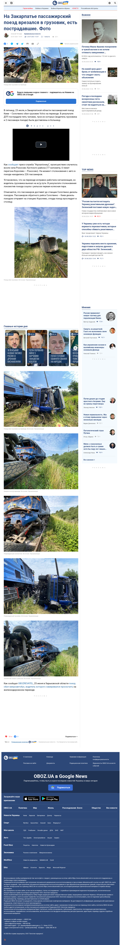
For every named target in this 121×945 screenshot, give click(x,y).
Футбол (25, 823)
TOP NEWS (87, 169)
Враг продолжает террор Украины (95, 233)
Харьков (32, 815)
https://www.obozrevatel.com (82, 878)
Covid (52, 860)
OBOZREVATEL (25, 683)
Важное (86, 14)
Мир (35, 808)
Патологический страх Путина (94, 431)
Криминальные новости (32, 34)
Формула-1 (57, 823)
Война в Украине (41, 8)
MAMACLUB (44, 860)
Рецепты (26, 845)
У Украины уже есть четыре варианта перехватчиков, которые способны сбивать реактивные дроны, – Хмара (99, 226)
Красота (42, 867)
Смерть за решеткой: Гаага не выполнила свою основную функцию (95, 331)
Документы (50, 763)
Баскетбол (34, 823)
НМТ (62, 830)
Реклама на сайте (29, 763)
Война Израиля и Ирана (60, 8)
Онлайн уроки (42, 830)
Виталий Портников (90, 338)
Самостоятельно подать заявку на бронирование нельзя (91, 83)
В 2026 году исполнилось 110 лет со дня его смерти (99, 57)
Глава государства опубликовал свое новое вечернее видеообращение (99, 212)
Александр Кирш (89, 453)
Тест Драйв (27, 838)
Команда (49, 757)
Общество (96, 808)
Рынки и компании (30, 853)
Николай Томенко (89, 353)
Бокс (49, 823)
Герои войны (28, 8)
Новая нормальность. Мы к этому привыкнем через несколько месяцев (95, 417)
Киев (25, 815)
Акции (49, 838)
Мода (49, 867)
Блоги (79, 808)
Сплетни (33, 867)
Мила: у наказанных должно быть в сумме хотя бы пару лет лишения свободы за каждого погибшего (95, 446)
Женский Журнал (59, 867)
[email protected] (31, 927)
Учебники (31, 830)
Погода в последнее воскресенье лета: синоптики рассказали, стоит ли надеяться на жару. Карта (93, 100)
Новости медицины (30, 860)
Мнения (86, 307)
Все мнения (88, 460)
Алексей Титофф (16, 34)
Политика (22, 808)
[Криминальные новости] (32, 743)
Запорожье (41, 815)
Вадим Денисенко (89, 423)
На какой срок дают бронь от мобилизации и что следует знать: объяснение (94, 73)
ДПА (51, 830)
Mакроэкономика (45, 853)
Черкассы (57, 815)
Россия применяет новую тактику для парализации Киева (92, 315)
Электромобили (39, 838)
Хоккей (42, 823)
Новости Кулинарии (47, 845)
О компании (27, 757)
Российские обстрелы (89, 8)
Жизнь (51, 808)
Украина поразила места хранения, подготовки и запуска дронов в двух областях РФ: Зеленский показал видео (99, 246)
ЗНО (56, 830)
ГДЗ (24, 830)
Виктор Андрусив (89, 322)
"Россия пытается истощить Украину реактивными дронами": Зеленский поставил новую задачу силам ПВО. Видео (99, 204)
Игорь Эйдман (88, 437)
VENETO (75, 8)
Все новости (111, 808)
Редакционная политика (19, 742)
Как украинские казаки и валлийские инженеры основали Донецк (95, 347)
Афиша (25, 867)
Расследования (69, 808)
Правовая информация (78, 757)
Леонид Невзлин (89, 407)
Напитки (35, 845)
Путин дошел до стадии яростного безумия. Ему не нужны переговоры (94, 401)
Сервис (56, 838)
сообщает (13, 164)
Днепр (49, 815)
